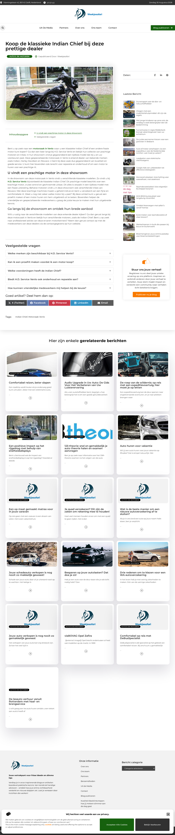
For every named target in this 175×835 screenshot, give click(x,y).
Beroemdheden (88, 781)
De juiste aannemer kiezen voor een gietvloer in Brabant (152, 140)
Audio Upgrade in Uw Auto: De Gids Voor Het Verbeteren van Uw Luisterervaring (87, 385)
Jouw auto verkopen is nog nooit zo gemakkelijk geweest (31, 637)
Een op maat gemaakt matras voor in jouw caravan (31, 510)
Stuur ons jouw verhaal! (146, 269)
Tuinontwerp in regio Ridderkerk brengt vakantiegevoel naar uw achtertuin (150, 132)
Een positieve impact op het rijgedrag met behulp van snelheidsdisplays (26, 448)
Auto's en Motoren (20, 56)
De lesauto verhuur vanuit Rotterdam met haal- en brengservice (25, 701)
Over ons (79, 27)
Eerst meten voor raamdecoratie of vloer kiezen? (151, 216)
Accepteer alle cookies (117, 825)
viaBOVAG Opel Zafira (78, 635)
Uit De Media (46, 27)
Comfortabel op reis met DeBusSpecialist (135, 637)
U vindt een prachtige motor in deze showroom (59, 133)
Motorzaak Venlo (36, 317)
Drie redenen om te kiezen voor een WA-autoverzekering (142, 574)
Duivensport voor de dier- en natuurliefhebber (149, 102)
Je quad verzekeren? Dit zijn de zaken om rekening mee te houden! (87, 510)
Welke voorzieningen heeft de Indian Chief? (59, 270)
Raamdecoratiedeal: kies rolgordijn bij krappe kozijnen (151, 188)
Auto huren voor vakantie (136, 445)
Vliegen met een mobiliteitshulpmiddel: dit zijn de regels (151, 113)
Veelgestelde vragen (46, 137)
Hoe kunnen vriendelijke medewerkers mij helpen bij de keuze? (59, 288)
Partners (63, 27)
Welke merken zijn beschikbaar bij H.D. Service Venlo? (59, 253)
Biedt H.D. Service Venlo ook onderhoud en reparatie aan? (59, 279)
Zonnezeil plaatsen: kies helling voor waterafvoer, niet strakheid (152, 178)
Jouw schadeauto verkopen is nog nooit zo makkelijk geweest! (30, 574)
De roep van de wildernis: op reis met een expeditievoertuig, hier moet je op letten (140, 385)
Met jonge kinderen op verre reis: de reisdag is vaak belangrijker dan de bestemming (152, 122)
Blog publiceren (88, 796)
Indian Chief (21, 317)
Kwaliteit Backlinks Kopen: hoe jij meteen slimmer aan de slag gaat (93, 803)
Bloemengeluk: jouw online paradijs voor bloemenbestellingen (152, 235)
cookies (48, 825)
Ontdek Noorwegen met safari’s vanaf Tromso (150, 206)
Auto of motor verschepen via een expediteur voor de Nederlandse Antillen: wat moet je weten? (151, 151)
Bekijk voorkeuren (152, 825)
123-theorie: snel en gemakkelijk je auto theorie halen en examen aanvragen (86, 448)
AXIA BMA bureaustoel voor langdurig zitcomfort (148, 197)
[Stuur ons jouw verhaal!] (146, 261)
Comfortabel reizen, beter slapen (29, 382)
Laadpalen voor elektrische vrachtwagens (148, 159)
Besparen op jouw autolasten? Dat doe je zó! (86, 574)
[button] (168, 814)
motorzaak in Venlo (43, 148)
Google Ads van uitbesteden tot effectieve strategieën (150, 169)
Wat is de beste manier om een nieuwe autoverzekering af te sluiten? (139, 512)
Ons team (96, 27)
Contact (112, 27)
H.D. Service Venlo (17, 181)
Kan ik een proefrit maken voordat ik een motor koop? (59, 262)
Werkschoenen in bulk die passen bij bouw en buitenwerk (152, 225)
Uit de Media (86, 786)
